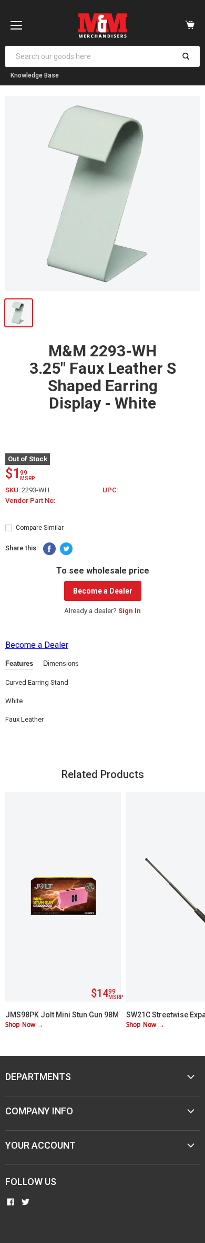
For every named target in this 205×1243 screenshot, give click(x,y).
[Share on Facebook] (49, 548)
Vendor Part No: (30, 500)
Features (19, 663)
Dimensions (61, 663)
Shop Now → (24, 1025)
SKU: (13, 490)
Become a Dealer (102, 591)
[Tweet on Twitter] (66, 548)
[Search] (186, 56)
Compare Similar (40, 527)
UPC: (110, 490)
